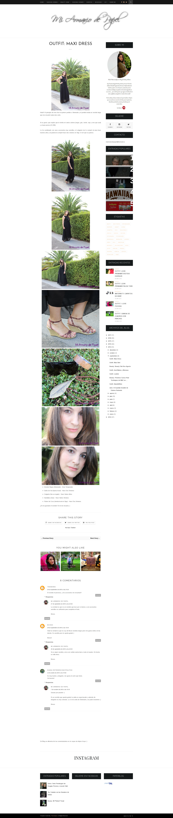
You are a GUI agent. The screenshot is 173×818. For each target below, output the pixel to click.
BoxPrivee (109, 227)
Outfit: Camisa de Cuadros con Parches (122, 316)
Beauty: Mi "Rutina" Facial (118, 180)
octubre (112, 353)
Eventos (109, 233)
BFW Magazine (126, 224)
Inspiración (119, 239)
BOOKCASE (98, 2)
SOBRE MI (113, 2)
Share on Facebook (54, 522)
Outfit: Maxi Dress (115, 359)
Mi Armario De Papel (59, 601)
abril (111, 405)
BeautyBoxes (116, 224)
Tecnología (110, 254)
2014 (109, 344)
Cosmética (109, 230)
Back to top (128, 816)
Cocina (123, 227)
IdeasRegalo (110, 239)
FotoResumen (120, 236)
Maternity (109, 245)
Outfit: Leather (114, 374)
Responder (98, 595)
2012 (109, 417)
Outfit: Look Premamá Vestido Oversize (122, 273)
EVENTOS (89, 2)
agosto (112, 393)
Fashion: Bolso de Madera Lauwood (69, 568)
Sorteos (123, 251)
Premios (122, 248)
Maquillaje (121, 242)
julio (111, 396)
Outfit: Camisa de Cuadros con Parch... (48, 567)
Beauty (109, 224)
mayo (111, 402)
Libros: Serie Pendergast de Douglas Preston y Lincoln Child (119, 159)
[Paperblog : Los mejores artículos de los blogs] (108, 784)
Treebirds (51, 587)
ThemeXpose (54, 815)
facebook (110, 127)
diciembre (113, 350)
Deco (116, 230)
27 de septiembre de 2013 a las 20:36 (61, 604)
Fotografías (110, 236)
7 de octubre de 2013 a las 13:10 (60, 689)
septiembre (113, 356)
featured (122, 233)
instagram (119, 127)
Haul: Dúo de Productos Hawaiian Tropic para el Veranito (117, 194)
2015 (109, 341)
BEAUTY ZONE (65, 2)
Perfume (115, 248)
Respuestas (49, 597)
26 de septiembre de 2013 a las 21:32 (58, 590)
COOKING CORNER (78, 2)
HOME (42, 2)
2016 (109, 338)
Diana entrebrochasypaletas (59, 670)
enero (111, 414)
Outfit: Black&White (115, 384)
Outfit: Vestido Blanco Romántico (90, 568)
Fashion (73, 528)
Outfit (108, 248)
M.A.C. (114, 242)
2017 (109, 335)
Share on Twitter (74, 522)
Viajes (117, 254)
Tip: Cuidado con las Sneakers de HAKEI (115, 169)
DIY (106, 2)
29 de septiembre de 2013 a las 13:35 (58, 628)
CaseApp (117, 227)
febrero (112, 411)
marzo (112, 408)
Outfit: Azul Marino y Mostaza (118, 370)
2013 (109, 347)
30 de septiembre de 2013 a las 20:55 (61, 649)
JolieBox (127, 239)
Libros (108, 242)
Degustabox (123, 230)
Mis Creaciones (119, 245)
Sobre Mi (116, 251)
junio (111, 399)
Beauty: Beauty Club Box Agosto (120, 366)
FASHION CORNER (52, 2)
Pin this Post (90, 522)
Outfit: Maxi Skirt (114, 363)
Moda (126, 245)
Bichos (50, 625)
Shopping (109, 251)
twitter (128, 127)
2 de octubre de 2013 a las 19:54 (56, 673)
